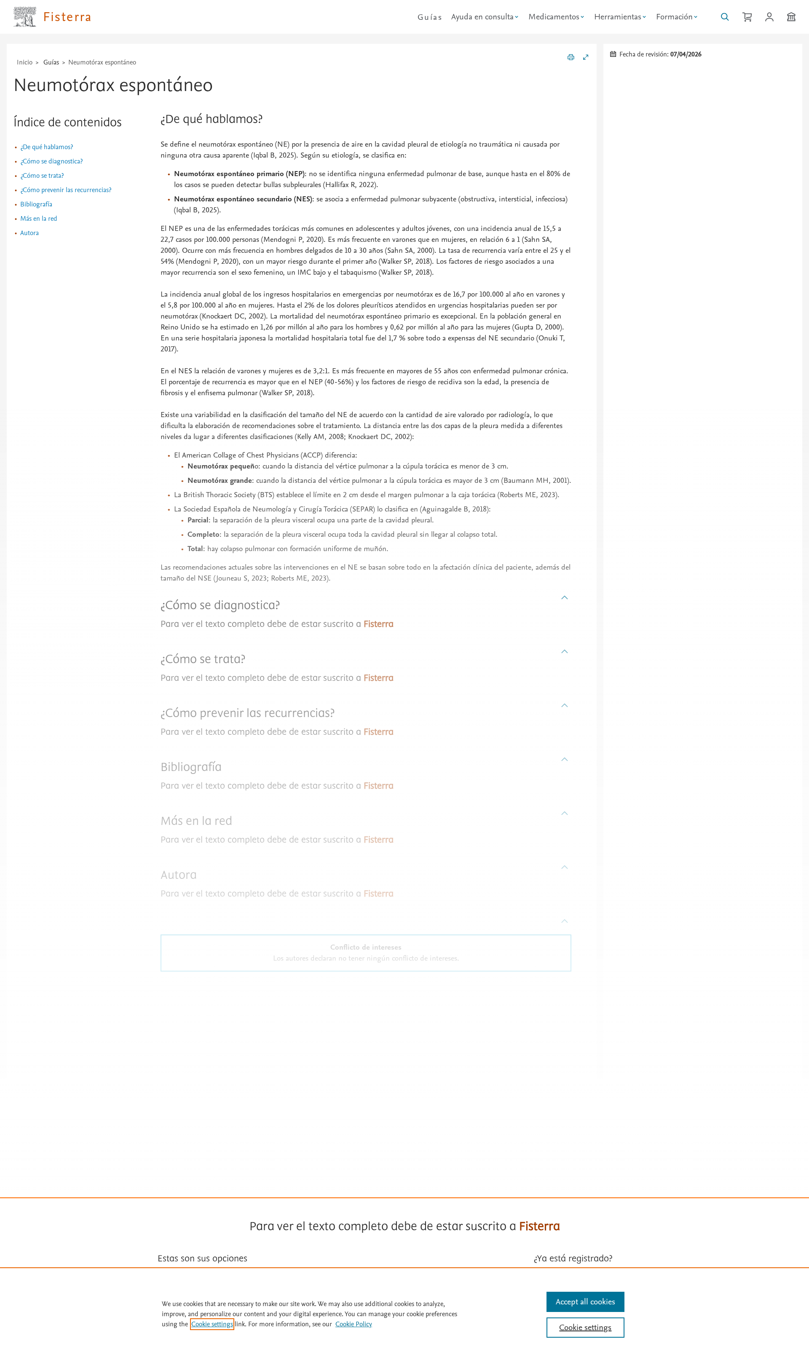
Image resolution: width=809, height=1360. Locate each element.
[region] (404, 1313)
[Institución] (791, 16)
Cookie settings (212, 1324)
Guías (430, 17)
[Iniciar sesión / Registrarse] (769, 16)
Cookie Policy (353, 1324)
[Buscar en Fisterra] (725, 16)
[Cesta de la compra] (747, 16)
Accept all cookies (585, 1301)
